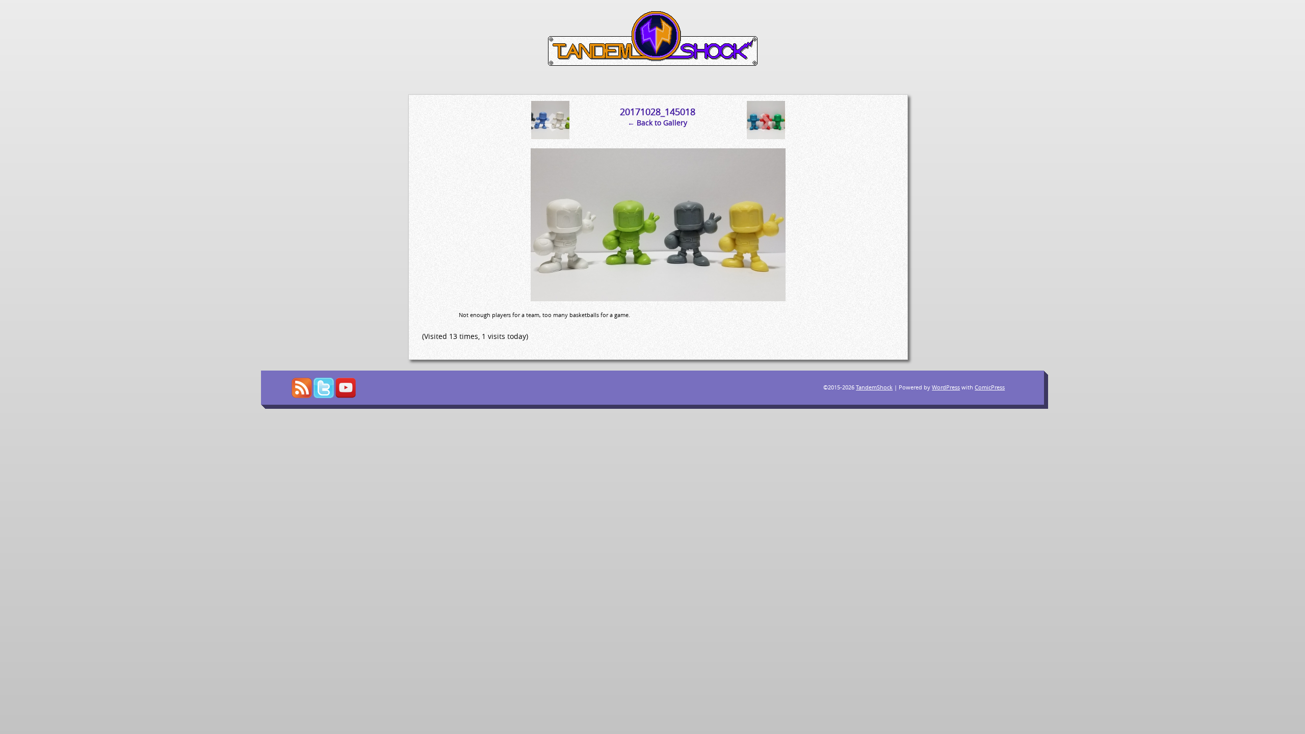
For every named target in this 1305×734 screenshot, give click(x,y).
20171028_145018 (657, 112)
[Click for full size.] (658, 298)
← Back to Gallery (657, 122)
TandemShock (874, 387)
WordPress (946, 387)
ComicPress (990, 387)
